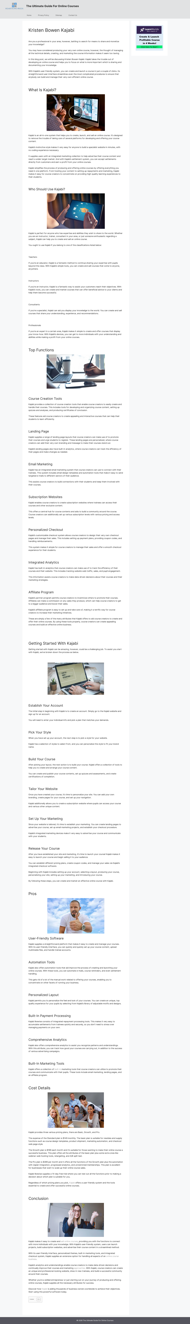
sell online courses (69, 1241)
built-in (58, 1069)
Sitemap (59, 15)
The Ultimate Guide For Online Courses (52, 6)
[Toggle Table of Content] (37, 1299)
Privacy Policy (43, 15)
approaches (79, 1268)
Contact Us (73, 15)
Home (29, 15)
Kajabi (72, 1183)
